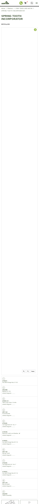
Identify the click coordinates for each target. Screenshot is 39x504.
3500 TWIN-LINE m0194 (24, 8)
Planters (10, 8)
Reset (32, 371)
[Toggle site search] (32, 3)
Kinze (3, 8)
